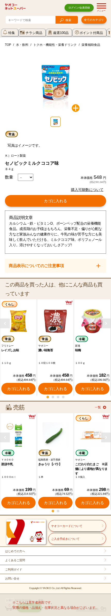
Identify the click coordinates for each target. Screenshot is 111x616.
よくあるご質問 (15, 560)
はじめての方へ (15, 551)
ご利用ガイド (13, 569)
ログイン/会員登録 (79, 7)
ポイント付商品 (91, 33)
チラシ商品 (34, 33)
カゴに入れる (55, 201)
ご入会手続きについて (65, 538)
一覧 (98, 407)
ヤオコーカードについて (66, 525)
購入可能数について (87, 190)
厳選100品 (61, 33)
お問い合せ (12, 578)
